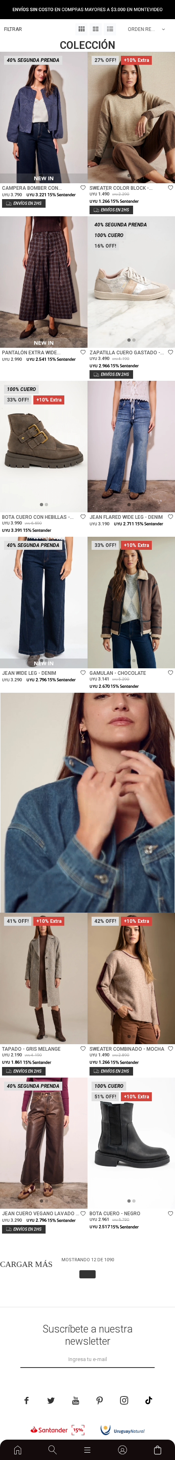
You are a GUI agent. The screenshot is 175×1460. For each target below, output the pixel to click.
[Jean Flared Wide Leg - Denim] (131, 446)
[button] (53, 1450)
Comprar (61, 173)
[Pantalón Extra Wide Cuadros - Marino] (44, 282)
